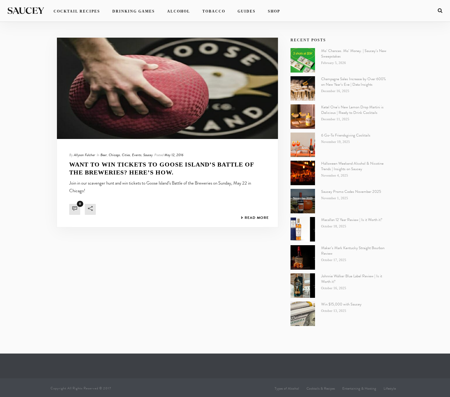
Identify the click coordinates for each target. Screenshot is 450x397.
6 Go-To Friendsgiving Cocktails (345, 135)
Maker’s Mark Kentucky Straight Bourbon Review (352, 250)
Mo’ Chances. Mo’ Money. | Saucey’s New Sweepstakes (353, 53)
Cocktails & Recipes (320, 388)
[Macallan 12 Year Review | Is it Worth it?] (303, 229)
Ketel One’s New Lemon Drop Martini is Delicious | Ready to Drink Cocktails (352, 109)
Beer (103, 155)
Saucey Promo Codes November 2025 (351, 191)
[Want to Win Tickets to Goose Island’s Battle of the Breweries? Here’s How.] (167, 88)
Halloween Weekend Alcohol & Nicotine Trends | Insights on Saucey (352, 166)
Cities (126, 155)
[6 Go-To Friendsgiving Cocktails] (303, 145)
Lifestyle (390, 388)
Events (136, 155)
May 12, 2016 (173, 155)
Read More (257, 217)
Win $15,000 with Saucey (341, 304)
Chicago (114, 155)
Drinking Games (133, 11)
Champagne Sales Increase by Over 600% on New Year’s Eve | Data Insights (353, 81)
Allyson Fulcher (84, 155)
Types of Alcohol (287, 388)
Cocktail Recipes (77, 11)
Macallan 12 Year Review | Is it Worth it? (351, 220)
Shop (274, 11)
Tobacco (213, 11)
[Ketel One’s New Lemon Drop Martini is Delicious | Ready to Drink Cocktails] (303, 116)
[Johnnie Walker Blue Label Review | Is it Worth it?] (303, 285)
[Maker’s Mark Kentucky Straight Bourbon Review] (303, 257)
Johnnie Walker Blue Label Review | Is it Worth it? (351, 278)
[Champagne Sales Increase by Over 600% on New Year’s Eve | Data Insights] (303, 88)
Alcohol (178, 11)
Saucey (148, 155)
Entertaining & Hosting (359, 388)
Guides (247, 11)
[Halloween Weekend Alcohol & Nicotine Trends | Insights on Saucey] (303, 173)
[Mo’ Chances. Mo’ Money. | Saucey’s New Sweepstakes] (303, 60)
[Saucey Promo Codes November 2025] (303, 201)
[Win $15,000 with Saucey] (303, 313)
